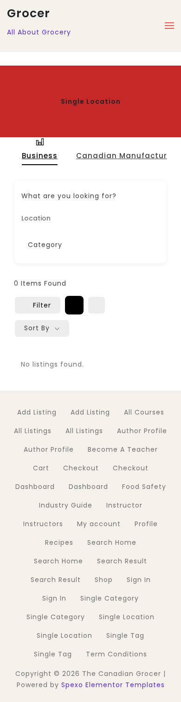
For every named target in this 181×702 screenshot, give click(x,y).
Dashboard (35, 486)
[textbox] (45, 245)
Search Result (122, 561)
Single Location (127, 617)
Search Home (111, 542)
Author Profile (142, 430)
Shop (104, 579)
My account (99, 523)
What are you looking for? (68, 196)
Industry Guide (65, 505)
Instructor (124, 505)
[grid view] (74, 305)
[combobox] (87, 244)
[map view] (96, 305)
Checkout (81, 468)
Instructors (43, 523)
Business (40, 155)
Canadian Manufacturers (128, 155)
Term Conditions (116, 654)
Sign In (139, 579)
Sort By (37, 328)
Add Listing (37, 412)
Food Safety (144, 486)
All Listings (33, 430)
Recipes (59, 542)
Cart (41, 468)
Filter (42, 305)
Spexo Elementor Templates (113, 684)
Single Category (109, 598)
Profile (146, 523)
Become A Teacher (123, 449)
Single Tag (125, 635)
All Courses (144, 412)
